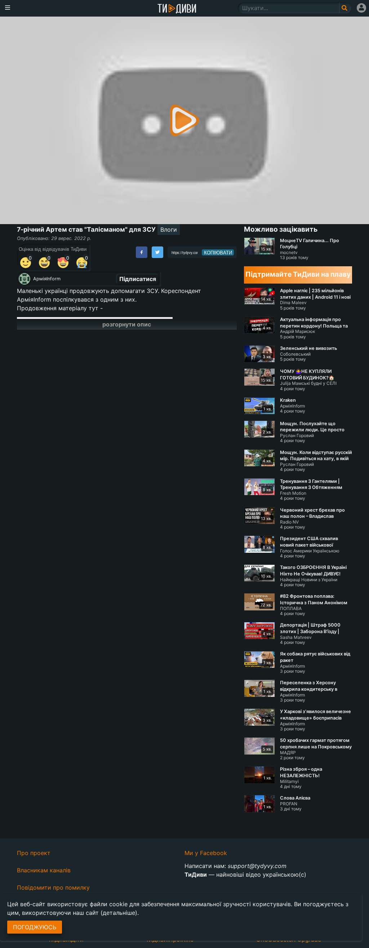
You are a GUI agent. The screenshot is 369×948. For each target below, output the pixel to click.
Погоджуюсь (34, 927)
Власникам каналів (44, 870)
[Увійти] (361, 8)
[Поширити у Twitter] (157, 252)
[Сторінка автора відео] (24, 279)
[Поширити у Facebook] (141, 252)
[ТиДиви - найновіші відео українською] (177, 9)
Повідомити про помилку (53, 887)
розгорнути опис (126, 324)
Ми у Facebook (205, 852)
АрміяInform (47, 278)
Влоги (168, 229)
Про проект (33, 852)
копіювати (218, 252)
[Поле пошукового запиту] (345, 8)
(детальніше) (119, 912)
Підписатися (137, 278)
